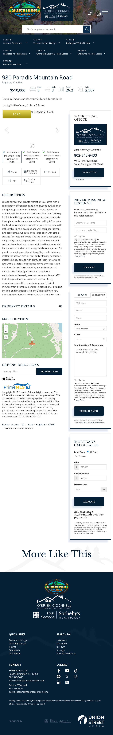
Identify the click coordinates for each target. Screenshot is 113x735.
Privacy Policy (79, 256)
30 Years (93, 452)
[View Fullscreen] (6, 337)
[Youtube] (67, 670)
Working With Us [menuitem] (18, 643)
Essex (30, 424)
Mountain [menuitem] (62, 643)
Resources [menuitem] (14, 650)
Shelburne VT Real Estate (90, 53)
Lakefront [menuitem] (62, 640)
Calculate (89, 501)
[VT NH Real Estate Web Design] (91, 721)
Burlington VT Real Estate (78, 43)
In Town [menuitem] (61, 646)
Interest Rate (81, 484)
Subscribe (89, 267)
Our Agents (79, 179)
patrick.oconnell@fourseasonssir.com (28, 691)
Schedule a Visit (98, 295)
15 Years (82, 456)
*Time (77, 334)
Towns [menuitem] (12, 646)
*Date (77, 324)
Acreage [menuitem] (61, 650)
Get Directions (49, 371)
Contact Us (89, 172)
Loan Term (79, 452)
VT (23, 424)
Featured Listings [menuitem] (18, 640)
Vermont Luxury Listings (45, 43)
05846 (51, 424)
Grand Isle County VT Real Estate (52, 53)
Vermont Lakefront (12, 64)
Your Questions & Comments (88, 345)
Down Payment (81, 473)
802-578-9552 (16, 688)
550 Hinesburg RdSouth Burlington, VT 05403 (23, 672)
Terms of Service (96, 422)
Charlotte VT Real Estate (15, 53)
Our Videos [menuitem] (14, 653)
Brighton (40, 424)
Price (76, 462)
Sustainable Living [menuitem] (66, 653)
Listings (15, 424)
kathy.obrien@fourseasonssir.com (26, 680)
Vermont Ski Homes (12, 43)
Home (5, 424)
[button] (86, 29)
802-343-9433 (90, 14)
